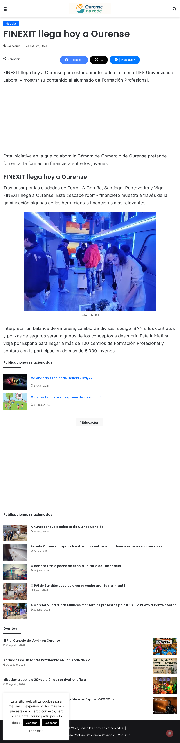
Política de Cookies (72, 735)
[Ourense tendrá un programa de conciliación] (15, 401)
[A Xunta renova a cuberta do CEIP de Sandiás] (15, 533)
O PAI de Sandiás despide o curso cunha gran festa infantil (78, 585)
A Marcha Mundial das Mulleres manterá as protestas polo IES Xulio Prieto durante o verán (103, 605)
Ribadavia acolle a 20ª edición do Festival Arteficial (45, 679)
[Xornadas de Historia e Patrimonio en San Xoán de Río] (165, 666)
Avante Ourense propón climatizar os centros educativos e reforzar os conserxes (96, 546)
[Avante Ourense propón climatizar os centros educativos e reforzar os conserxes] (15, 552)
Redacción (13, 46)
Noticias (11, 23)
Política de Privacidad (101, 735)
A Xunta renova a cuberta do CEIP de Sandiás (67, 527)
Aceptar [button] (31, 723)
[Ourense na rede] (90, 8)
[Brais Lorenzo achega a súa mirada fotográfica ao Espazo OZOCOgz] (165, 705)
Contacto (124, 735)
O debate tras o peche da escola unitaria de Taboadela (76, 566)
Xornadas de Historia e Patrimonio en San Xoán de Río (46, 660)
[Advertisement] (90, 120)
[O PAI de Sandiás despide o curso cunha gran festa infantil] (15, 591)
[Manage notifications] (169, 733)
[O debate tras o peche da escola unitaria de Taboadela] (15, 572)
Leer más (36, 731)
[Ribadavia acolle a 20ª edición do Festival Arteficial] (165, 685)
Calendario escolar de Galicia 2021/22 (61, 378)
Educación (90, 422)
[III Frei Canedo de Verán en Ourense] (165, 646)
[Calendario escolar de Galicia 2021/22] (15, 382)
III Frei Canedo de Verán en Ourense (31, 640)
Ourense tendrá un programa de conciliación (67, 397)
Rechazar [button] (50, 723)
